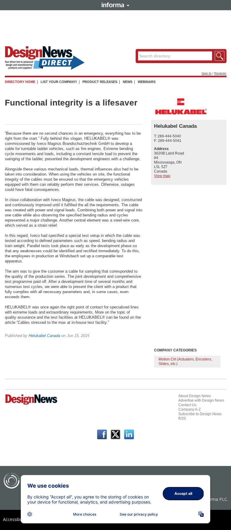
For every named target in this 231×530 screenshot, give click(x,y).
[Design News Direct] (45, 68)
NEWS (127, 82)
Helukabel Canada (44, 335)
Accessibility (14, 519)
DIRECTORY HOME (20, 82)
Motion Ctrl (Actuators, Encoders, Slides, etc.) (185, 361)
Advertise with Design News (201, 400)
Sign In (206, 73)
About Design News (194, 396)
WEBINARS (147, 82)
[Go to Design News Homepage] (31, 404)
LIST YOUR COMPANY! (59, 82)
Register (220, 73)
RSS (182, 418)
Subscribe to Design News (200, 414)
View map (162, 176)
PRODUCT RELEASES (99, 82)
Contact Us (187, 405)
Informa (115, 4)
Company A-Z (189, 409)
